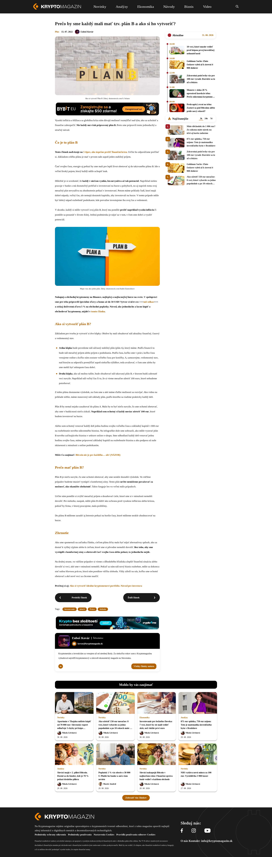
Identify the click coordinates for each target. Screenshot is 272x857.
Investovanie (69, 609)
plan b (82, 609)
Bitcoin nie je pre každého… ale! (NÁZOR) (98, 455)
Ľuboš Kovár (87, 32)
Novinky (60, 717)
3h (201, 118)
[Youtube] (207, 830)
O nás (184, 841)
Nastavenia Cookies (104, 834)
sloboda (103, 609)
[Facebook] (182, 830)
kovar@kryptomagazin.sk (90, 643)
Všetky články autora (144, 666)
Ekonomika (144, 717)
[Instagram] (194, 830)
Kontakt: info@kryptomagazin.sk (210, 841)
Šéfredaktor (98, 638)
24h (206, 118)
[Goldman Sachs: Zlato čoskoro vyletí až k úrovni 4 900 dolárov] (176, 65)
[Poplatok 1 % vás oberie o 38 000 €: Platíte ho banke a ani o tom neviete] (115, 754)
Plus (57, 32)
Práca (92, 609)
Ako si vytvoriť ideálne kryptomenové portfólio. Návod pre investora (106, 585)
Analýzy (184, 717)
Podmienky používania (80, 834)
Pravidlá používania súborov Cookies (135, 834)
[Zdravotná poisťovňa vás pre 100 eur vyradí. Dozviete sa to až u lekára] (176, 79)
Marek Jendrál (109, 784)
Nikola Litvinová (69, 733)
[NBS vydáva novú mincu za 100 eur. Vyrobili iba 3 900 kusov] (197, 754)
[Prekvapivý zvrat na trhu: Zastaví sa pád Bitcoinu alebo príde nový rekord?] (176, 108)
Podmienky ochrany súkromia (50, 834)
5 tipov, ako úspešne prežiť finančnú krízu (105, 152)
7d (211, 118)
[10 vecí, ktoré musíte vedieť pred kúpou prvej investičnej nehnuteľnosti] (176, 50)
